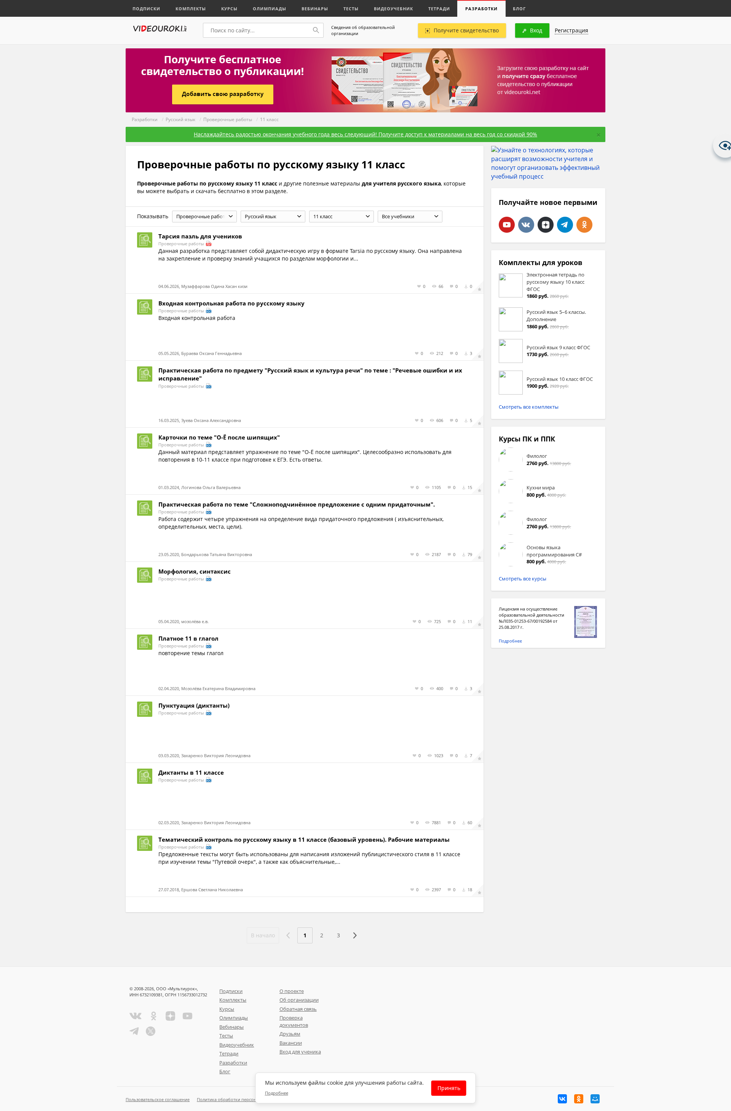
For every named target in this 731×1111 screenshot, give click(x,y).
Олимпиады (269, 8)
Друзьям (289, 1033)
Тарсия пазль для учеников (200, 236)
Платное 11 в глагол (188, 638)
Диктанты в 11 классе (191, 772)
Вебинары (315, 8)
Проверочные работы (227, 119)
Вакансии (290, 1042)
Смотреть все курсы (522, 578)
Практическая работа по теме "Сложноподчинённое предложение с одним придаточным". (296, 504)
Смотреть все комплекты (529, 406)
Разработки (481, 8)
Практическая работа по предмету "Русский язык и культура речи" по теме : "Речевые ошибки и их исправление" (310, 374)
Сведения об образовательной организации (363, 30)
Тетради (439, 8)
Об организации (299, 999)
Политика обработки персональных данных (242, 1099)
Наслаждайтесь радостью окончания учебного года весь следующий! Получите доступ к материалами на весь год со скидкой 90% (365, 134)
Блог (519, 8)
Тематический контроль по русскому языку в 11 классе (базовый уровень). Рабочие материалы (304, 839)
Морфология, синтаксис (194, 571)
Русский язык (180, 119)
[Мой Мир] (595, 1098)
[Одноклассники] (578, 1098)
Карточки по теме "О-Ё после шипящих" (219, 437)
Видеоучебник (393, 8)
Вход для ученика (300, 1051)
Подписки (146, 8)
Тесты (351, 8)
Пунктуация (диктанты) (194, 705)
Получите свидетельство (466, 30)
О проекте (291, 991)
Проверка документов (293, 1021)
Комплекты (191, 8)
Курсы (229, 8)
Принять (448, 1088)
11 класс (269, 119)
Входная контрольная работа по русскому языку (231, 303)
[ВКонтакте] (562, 1098)
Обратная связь (298, 1008)
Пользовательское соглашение (158, 1099)
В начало (263, 935)
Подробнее (510, 641)
